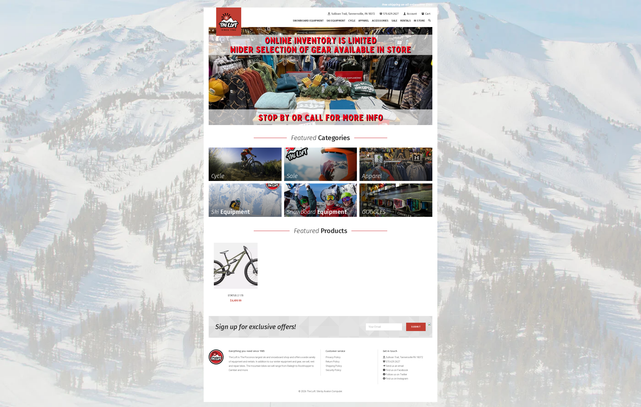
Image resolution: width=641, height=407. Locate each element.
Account (411, 13)
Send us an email (394, 366)
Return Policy (333, 361)
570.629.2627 (391, 13)
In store (419, 20)
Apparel (363, 20)
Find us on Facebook (396, 370)
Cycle (351, 20)
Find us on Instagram (396, 378)
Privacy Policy (333, 357)
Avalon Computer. (333, 391)
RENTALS (405, 20)
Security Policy (333, 370)
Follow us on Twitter (396, 374)
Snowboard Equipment (308, 20)
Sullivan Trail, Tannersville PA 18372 (404, 357)
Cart (427, 13)
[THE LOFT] (228, 22)
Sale (394, 20)
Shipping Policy (334, 366)
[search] (429, 21)
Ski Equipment (336, 20)
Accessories (380, 20)
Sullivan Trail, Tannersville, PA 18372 (353, 13)
